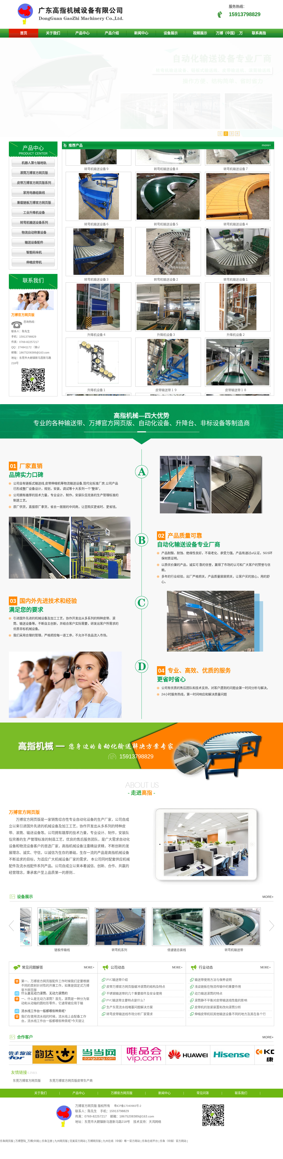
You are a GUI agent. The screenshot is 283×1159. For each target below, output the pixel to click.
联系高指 (259, 33)
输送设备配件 (34, 242)
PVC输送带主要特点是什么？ (126, 1000)
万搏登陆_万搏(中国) (27, 1141)
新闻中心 (141, 33)
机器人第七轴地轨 (34, 162)
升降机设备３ (166, 305)
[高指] (72, 23)
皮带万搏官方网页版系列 (34, 182)
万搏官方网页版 (24, 812)
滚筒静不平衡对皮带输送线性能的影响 (221, 1000)
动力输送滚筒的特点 (208, 993)
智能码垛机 (34, 252)
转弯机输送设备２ (166, 250)
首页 (23, 33)
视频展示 (200, 33)
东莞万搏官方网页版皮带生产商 (71, 1080)
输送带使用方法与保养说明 (213, 979)
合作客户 (25, 1037)
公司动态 (118, 967)
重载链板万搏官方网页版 (34, 202)
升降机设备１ (96, 360)
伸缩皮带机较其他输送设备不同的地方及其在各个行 (230, 1014)
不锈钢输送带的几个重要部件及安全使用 (134, 993)
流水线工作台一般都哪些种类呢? (43, 982)
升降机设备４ (96, 305)
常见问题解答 (32, 967)
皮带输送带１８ (236, 360)
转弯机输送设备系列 (34, 222)
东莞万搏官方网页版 (27, 1080)
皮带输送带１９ (166, 360)
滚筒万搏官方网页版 (34, 172)
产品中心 (82, 33)
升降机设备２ (236, 305)
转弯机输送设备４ (236, 195)
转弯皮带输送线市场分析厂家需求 (129, 1014)
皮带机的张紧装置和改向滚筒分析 (218, 1007)
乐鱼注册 (47, 1141)
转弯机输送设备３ (96, 250)
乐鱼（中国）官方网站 (173, 1141)
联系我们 (241, 1093)
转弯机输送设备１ (236, 250)
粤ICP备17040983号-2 (127, 1105)
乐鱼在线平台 (150, 1141)
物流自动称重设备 (34, 232)
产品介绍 (112, 33)
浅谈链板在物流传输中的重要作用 (218, 986)
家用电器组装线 (34, 192)
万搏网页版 (94, 1141)
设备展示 (171, 33)
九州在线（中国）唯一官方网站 (121, 1141)
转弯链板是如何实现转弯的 (39, 1017)
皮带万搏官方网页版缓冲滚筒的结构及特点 (135, 986)
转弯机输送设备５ (166, 195)
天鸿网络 (155, 1121)
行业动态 (206, 967)
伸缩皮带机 (34, 262)
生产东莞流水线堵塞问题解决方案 (129, 1007)
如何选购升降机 (32, 1000)
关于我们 (53, 33)
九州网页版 (61, 1141)
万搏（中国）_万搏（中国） (229, 34)
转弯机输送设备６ (96, 195)
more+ (266, 145)
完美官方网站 (78, 1141)
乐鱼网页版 (6, 1141)
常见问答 (203, 1093)
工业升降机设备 (34, 212)
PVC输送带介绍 (117, 979)
